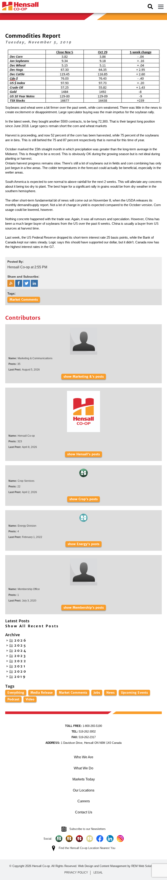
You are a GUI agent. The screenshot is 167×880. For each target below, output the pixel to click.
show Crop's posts (83, 499)
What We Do (83, 768)
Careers (83, 801)
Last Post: (14, 369)
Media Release (41, 693)
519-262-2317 (84, 737)
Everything (15, 693)
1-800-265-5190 (83, 726)
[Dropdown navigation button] (160, 6)
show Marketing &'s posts (83, 377)
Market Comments (24, 300)
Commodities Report (32, 36)
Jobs (97, 693)
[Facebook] (99, 838)
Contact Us (83, 812)
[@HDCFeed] (69, 838)
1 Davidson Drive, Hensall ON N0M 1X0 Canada (83, 742)
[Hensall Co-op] (19, 5)
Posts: (12, 363)
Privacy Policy (76, 872)
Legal (98, 872)
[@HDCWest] (89, 838)
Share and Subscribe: (23, 276)
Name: (12, 358)
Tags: (11, 293)
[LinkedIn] (110, 838)
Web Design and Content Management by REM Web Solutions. (118, 866)
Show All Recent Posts (32, 626)
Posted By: (15, 261)
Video (30, 699)
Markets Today (83, 779)
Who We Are (83, 757)
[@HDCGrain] (79, 838)
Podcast (13, 699)
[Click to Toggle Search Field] (150, 6)
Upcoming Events (134, 693)
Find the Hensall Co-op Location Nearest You (87, 848)
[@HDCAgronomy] (58, 838)
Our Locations (83, 790)
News (110, 693)
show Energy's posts (83, 544)
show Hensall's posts (83, 454)
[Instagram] (120, 838)
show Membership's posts (83, 608)
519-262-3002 (84, 731)
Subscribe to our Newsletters (87, 829)
